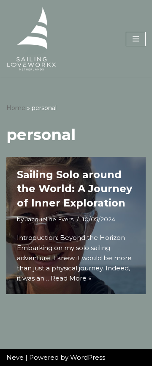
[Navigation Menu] (136, 39)
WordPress (87, 357)
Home (15, 108)
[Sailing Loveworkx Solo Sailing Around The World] (31, 39)
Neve (15, 357)
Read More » (71, 278)
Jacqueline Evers (49, 219)
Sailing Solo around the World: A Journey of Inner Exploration (74, 188)
